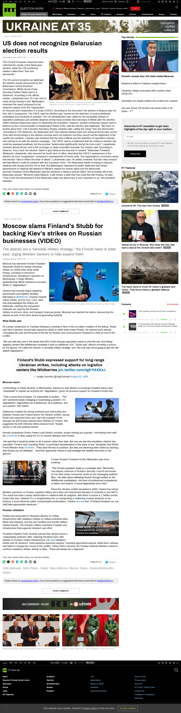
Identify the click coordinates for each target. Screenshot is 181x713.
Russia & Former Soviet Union (34, 14)
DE (20, 2)
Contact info (139, 691)
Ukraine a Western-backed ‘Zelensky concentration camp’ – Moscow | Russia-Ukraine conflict (92, 8)
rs (29, 663)
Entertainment (147, 14)
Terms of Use (140, 677)
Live (92, 677)
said (52, 540)
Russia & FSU (16, 36)
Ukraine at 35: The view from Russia (141, 205)
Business (71, 14)
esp (10, 663)
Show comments (61, 211)
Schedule (94, 687)
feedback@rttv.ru (105, 201)
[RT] (52, 2)
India (83, 14)
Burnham (29, 447)
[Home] (9, 10)
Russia (83, 568)
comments (11, 435)
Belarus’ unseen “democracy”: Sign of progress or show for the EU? (88, 649)
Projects (173, 14)
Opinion (132, 14)
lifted (31, 498)
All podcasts (172, 304)
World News (57, 14)
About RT (138, 684)
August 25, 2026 (79, 376)
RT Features (106, 14)
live (135, 8)
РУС (15, 2)
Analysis (120, 14)
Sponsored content (98, 691)
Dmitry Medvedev (12, 568)
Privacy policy (140, 680)
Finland (44, 568)
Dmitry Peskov (30, 568)
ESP (10, 2)
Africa (93, 14)
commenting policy (30, 201)
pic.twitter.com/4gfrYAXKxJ (81, 370)
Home (6, 36)
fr (25, 663)
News (5, 677)
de (21, 663)
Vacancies (138, 698)
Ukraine (7, 572)
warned (80, 501)
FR (25, 2)
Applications (95, 680)
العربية (5, 2)
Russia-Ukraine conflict (101, 568)
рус (16, 663)
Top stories (128, 37)
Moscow (74, 568)
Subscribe (135, 154)
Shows (161, 14)
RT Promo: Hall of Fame (144, 687)
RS (29, 2)
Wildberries (22, 297)
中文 (33, 2)
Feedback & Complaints (144, 695)
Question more (32, 8)
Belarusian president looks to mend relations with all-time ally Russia (29, 649)
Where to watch (97, 684)
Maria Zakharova (59, 568)
